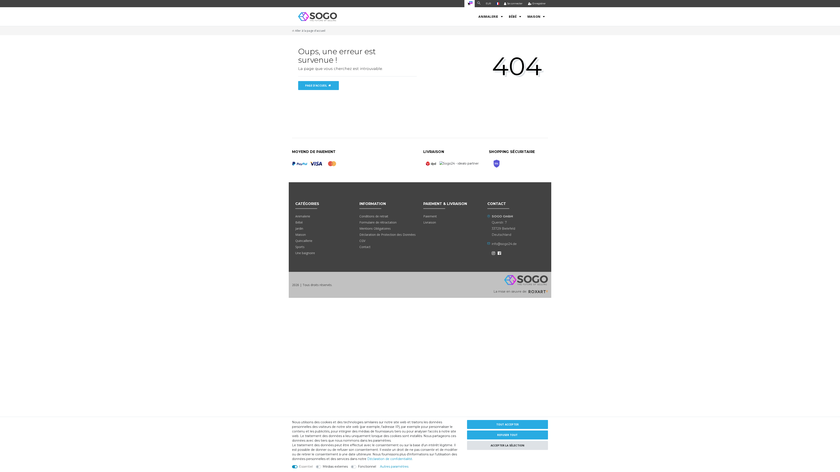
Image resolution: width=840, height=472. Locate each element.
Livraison (429, 222)
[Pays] (498, 3)
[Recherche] (479, 3)
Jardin (299, 228)
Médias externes (335, 467)
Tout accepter (507, 424)
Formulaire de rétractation (378, 222)
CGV (362, 241)
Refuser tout (507, 435)
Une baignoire (305, 253)
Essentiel (306, 467)
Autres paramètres (394, 467)
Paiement (430, 216)
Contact (365, 247)
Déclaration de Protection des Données (387, 235)
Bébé (513, 16)
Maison (534, 16)
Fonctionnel (367, 467)
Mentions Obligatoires (375, 228)
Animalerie (488, 16)
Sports (299, 247)
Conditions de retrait (373, 216)
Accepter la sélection (508, 445)
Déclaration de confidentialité (389, 459)
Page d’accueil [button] (316, 85)
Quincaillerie (303, 241)
